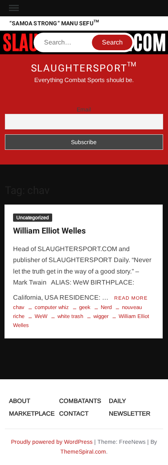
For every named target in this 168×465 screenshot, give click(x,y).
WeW (41, 316)
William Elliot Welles (49, 231)
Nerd (106, 307)
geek (85, 307)
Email (84, 109)
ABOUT (19, 400)
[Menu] (13, 8)
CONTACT (73, 413)
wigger (100, 316)
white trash (70, 316)
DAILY (117, 400)
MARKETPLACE (32, 413)
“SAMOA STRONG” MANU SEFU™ (54, 23)
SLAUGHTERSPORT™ (84, 68)
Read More (131, 298)
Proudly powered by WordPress (52, 441)
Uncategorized (32, 217)
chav (18, 307)
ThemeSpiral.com (83, 451)
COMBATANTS (80, 400)
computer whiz (52, 307)
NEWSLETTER (129, 413)
